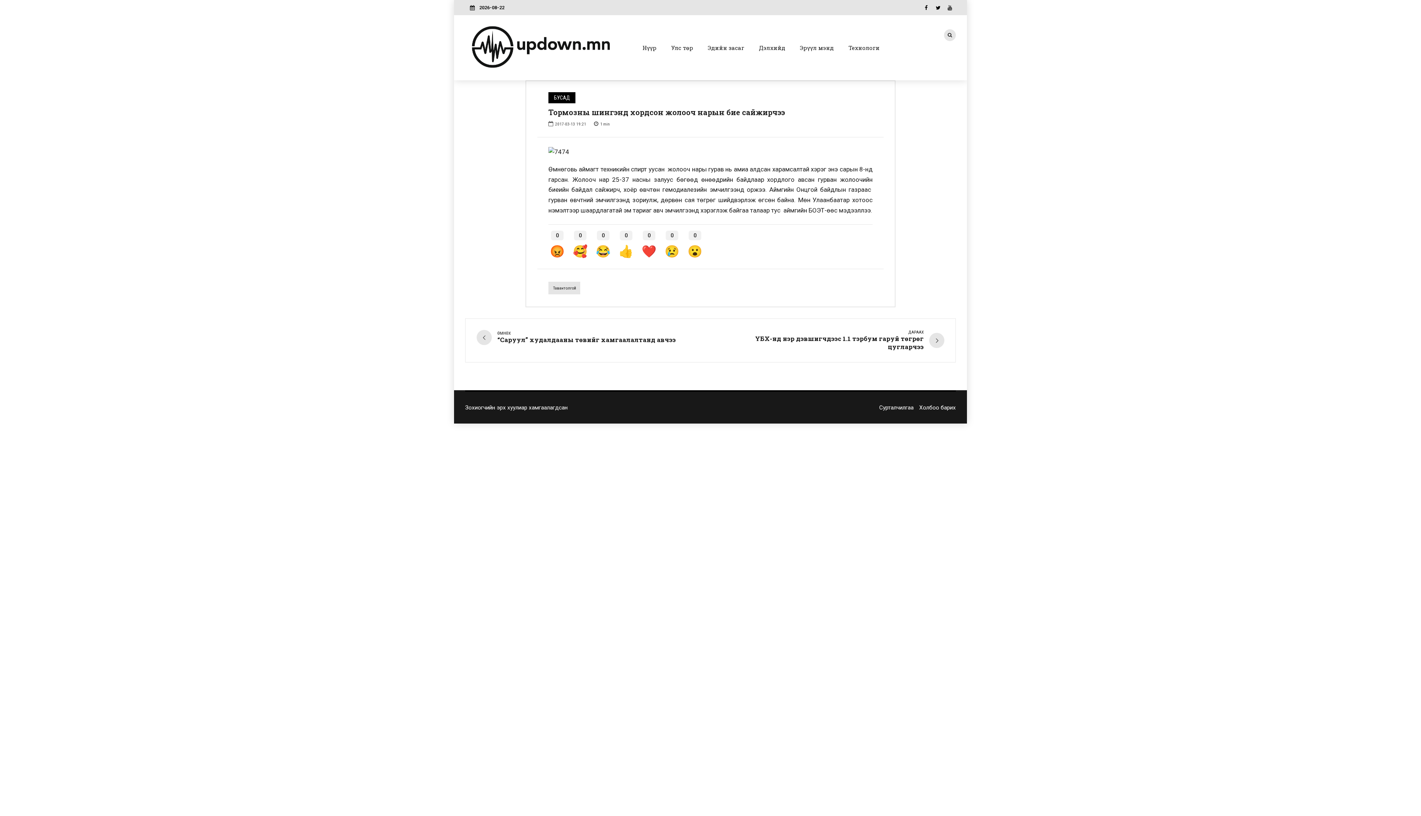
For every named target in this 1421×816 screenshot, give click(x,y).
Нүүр (649, 47)
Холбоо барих (937, 407)
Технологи (864, 47)
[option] (710, 152)
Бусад (562, 98)
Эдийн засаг (726, 47)
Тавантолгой (564, 288)
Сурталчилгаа (896, 407)
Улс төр (682, 47)
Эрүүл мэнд (817, 47)
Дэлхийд (772, 47)
